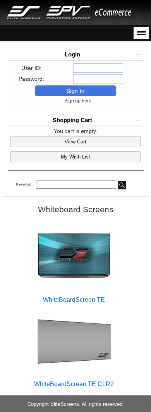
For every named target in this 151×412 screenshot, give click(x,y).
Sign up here (79, 101)
